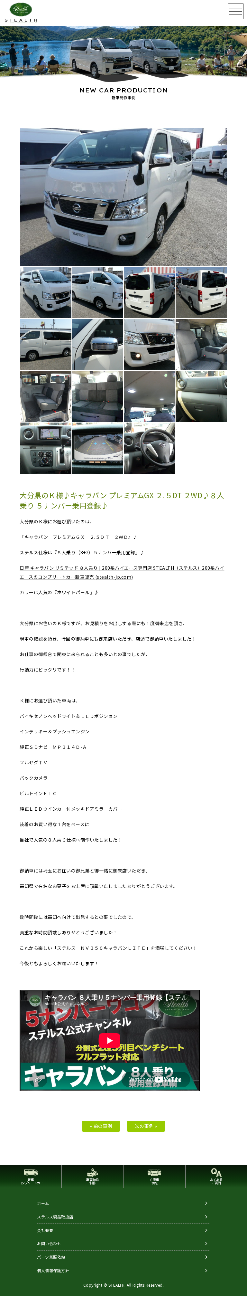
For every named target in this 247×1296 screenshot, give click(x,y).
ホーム (43, 1203)
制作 (92, 1181)
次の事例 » (146, 1126)
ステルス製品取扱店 (55, 1216)
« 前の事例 (101, 1126)
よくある (216, 1181)
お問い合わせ (49, 1243)
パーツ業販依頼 (51, 1257)
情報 (154, 1181)
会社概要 (45, 1230)
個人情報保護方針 (53, 1270)
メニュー (236, 11)
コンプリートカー (31, 1181)
